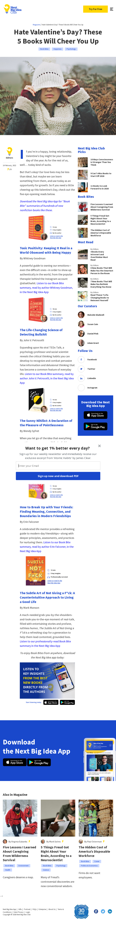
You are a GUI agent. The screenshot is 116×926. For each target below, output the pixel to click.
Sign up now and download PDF (58, 476)
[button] (57, 448)
